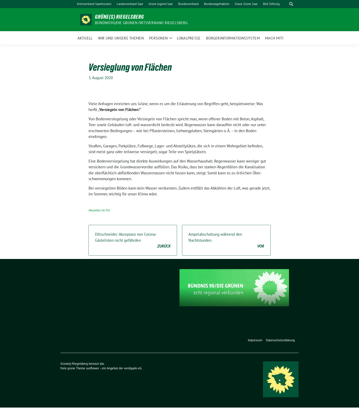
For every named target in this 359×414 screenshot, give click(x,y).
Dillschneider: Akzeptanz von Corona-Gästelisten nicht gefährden (133, 240)
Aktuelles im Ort (99, 210)
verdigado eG (132, 368)
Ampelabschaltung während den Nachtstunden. (226, 240)
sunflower (92, 368)
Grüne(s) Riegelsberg (119, 17)
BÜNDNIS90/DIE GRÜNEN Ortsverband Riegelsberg (141, 22)
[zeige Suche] (291, 4)
